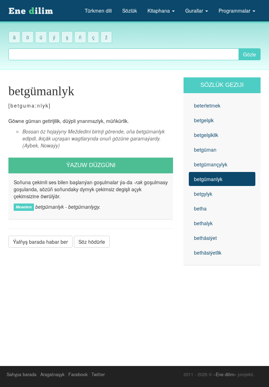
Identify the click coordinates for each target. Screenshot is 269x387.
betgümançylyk (210, 164)
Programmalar (235, 10)
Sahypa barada (21, 374)
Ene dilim (225, 374)
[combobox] (123, 54)
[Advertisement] (90, 302)
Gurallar (195, 10)
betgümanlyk (208, 178)
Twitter (98, 374)
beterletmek (207, 105)
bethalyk (203, 223)
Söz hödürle (91, 241)
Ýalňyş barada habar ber (40, 241)
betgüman (205, 149)
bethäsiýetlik (207, 252)
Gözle (249, 54)
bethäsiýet (205, 237)
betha (200, 208)
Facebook (78, 374)
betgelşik (204, 120)
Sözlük (129, 10)
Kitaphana (159, 10)
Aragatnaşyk (52, 374)
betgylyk (203, 193)
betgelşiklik (206, 134)
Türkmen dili (98, 10)
